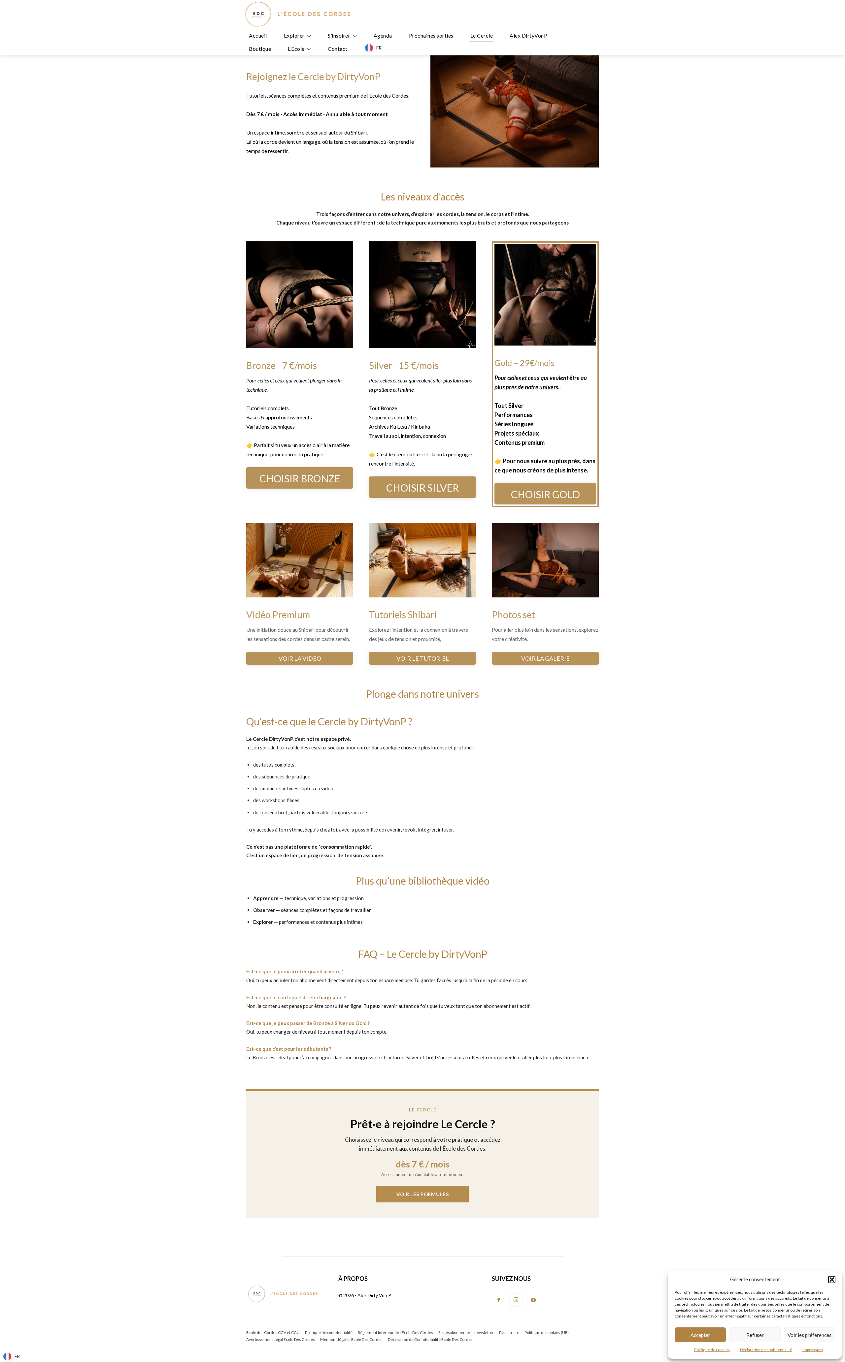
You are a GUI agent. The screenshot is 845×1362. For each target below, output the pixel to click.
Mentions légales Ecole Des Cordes (351, 1339)
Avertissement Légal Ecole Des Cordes (280, 1339)
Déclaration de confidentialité (766, 1349)
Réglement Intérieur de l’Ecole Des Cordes (395, 1332)
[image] (299, 294)
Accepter (700, 1335)
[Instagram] (516, 1300)
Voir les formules (422, 1194)
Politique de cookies (712, 1349)
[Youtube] (533, 1300)
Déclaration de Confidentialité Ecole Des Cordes (430, 1339)
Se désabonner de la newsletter (466, 1332)
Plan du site (509, 1332)
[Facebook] (498, 1300)
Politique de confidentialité (329, 1332)
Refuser (755, 1335)
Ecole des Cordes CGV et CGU (273, 1332)
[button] (831, 1279)
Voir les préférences (809, 1335)
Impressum (812, 1349)
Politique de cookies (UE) (546, 1332)
